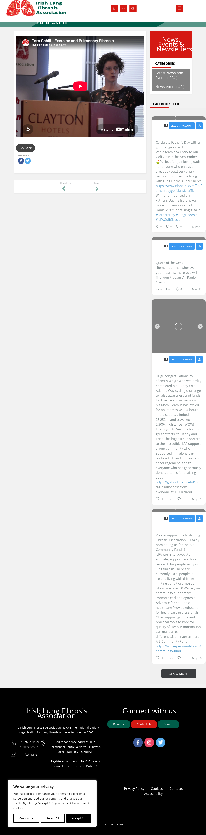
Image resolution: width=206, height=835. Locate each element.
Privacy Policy (134, 788)
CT (124, 7)
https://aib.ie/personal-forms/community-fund (178, 648)
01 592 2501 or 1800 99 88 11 (29, 744)
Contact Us (144, 724)
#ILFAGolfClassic (168, 219)
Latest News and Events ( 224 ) (169, 75)
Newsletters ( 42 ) (169, 86)
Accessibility (153, 793)
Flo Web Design (115, 824)
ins (149, 740)
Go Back (25, 148)
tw (161, 740)
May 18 (197, 658)
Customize (26, 818)
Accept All (78, 818)
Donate (168, 724)
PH (114, 7)
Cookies (157, 788)
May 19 (197, 499)
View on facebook (181, 125)
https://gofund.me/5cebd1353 (178, 482)
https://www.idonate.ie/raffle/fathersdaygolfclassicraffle (179, 188)
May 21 (197, 226)
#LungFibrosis (186, 215)
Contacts (176, 788)
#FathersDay (165, 215)
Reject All (52, 818)
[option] (179, 326)
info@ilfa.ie (29, 754)
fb (138, 740)
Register (118, 724)
